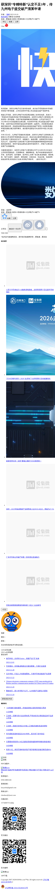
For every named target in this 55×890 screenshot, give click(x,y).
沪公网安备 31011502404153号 (16, 888)
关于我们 (39, 770)
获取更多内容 (7, 699)
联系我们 (25, 770)
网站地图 (32, 770)
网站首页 (4, 770)
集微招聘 (18, 770)
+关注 (4, 609)
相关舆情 (4, 17)
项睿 (8, 14)
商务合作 (46, 770)
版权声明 (11, 770)
